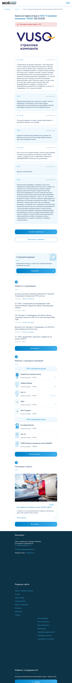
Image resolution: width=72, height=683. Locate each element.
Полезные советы (20, 601)
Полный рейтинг (35, 454)
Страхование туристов (44, 635)
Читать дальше (21, 517)
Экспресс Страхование (28, 298)
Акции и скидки (19, 597)
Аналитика (18, 608)
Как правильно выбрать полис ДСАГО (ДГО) (34, 507)
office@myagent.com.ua (24, 545)
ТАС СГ (24, 310)
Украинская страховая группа (31, 374)
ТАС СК (23, 434)
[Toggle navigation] (68, 3)
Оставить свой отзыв (36, 232)
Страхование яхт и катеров (45, 639)
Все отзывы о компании (36, 239)
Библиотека (18, 611)
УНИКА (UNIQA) (26, 383)
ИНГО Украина (26, 410)
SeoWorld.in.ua (30, 553)
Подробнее (35, 271)
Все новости (35, 348)
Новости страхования (21, 604)
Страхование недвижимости (46, 632)
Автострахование (42, 618)
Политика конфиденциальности (24, 549)
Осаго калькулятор (43, 621)
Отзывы (17, 594)
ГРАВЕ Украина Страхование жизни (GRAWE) (36, 443)
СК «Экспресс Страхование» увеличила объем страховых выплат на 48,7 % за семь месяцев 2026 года (35, 317)
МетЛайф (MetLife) (27, 425)
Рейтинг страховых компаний (24, 591)
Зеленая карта (41, 628)
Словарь (17, 615)
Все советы (35, 524)
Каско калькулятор (43, 625)
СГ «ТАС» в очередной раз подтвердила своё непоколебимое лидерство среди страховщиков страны (34, 306)
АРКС (23, 401)
